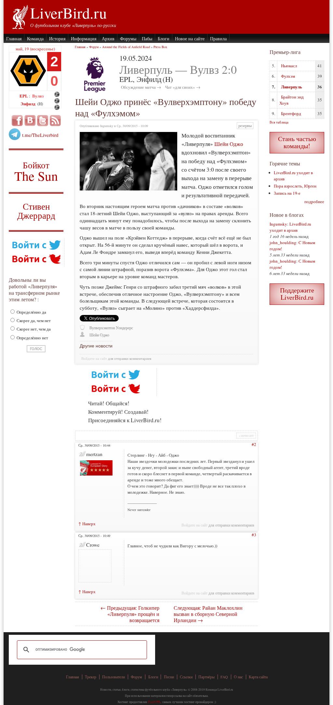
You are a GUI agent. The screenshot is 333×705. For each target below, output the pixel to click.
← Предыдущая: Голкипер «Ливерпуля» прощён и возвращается (129, 614)
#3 (254, 535)
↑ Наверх (87, 524)
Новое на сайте (190, 38)
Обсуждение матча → (141, 87)
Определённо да (31, 312)
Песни (169, 676)
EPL (24, 96)
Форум (94, 47)
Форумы (128, 38)
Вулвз (38, 96)
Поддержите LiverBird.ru (297, 294)
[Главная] (19, 16)
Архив (108, 38)
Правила (218, 38)
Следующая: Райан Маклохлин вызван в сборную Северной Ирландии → (208, 614)
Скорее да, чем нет (33, 320)
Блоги (163, 38)
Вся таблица (279, 122)
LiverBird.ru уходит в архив (290, 227)
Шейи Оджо (228, 144)
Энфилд (28, 103)
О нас (238, 676)
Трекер (90, 676)
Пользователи (113, 676)
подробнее (314, 201)
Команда (35, 38)
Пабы (147, 38)
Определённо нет (32, 338)
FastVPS (154, 701)
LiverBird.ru (68, 13)
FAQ (224, 676)
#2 (254, 444)
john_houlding (283, 242)
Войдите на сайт (94, 358)
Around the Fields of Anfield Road (126, 47)
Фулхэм (288, 76)
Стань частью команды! (297, 142)
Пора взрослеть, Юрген (295, 186)
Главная (13, 38)
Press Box (160, 47)
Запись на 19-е (287, 193)
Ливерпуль (291, 87)
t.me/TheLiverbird (40, 135)
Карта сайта (258, 676)
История (57, 38)
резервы (245, 125)
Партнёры (206, 676)
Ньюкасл (289, 66)
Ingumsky (278, 224)
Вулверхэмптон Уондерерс (111, 327)
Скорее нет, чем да (33, 329)
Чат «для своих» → (182, 87)
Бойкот (36, 171)
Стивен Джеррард (36, 211)
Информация (83, 38)
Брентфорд (291, 113)
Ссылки (186, 676)
